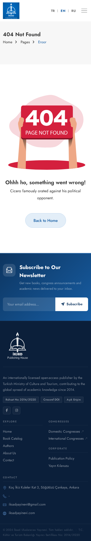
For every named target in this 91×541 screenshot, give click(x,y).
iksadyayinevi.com (22, 512)
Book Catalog (12, 438)
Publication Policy (61, 458)
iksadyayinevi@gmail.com (27, 504)
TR (53, 10)
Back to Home (45, 220)
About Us (9, 453)
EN (63, 10)
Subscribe (74, 304)
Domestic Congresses (64, 431)
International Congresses (66, 438)
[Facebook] (7, 410)
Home (7, 42)
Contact (8, 460)
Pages (25, 42)
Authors (8, 445)
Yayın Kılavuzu (59, 465)
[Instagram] (16, 410)
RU (73, 10)
